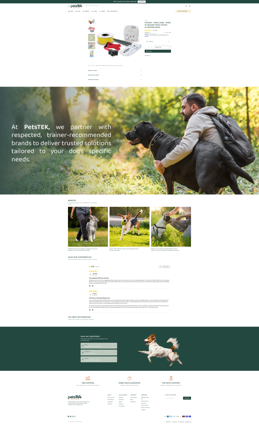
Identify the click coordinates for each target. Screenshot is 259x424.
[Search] (85, 5)
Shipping (146, 33)
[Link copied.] (154, 59)
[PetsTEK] (76, 6)
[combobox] (98, 5)
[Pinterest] (152, 59)
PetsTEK (72, 421)
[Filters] (160, 267)
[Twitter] (147, 59)
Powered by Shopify (78, 421)
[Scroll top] (257, 422)
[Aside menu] (69, 6)
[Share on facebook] (90, 286)
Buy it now (149, 51)
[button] (189, 6)
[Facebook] (149, 59)
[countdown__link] (183, 11)
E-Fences (93, 65)
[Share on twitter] (92, 286)
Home (89, 65)
